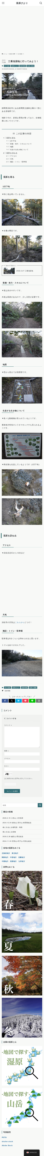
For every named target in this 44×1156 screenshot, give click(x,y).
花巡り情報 (30, 66)
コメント (8, 725)
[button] (5, 701)
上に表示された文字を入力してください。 (19, 778)
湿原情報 (22, 66)
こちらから (19, 622)
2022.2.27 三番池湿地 (24, 271)
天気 (11, 159)
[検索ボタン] (41, 3)
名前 (6, 751)
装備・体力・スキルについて (21, 144)
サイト (6, 766)
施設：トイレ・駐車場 (18, 162)
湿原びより (22, 3)
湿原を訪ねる (11, 153)
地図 (11, 146)
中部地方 (13, 857)
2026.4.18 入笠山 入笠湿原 (13, 818)
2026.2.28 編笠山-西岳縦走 (13, 836)
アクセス (13, 156)
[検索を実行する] (40, 805)
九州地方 (21, 861)
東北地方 (15, 853)
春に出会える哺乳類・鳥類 (12, 827)
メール (7, 758)
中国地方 (5, 861)
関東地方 (5, 857)
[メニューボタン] (3, 3)
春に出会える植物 (9, 832)
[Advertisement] (22, 29)
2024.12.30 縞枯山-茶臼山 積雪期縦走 (17, 822)
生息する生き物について (19, 149)
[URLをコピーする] (39, 701)
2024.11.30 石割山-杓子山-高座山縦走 (17, 841)
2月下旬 (13, 141)
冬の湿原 (7, 66)
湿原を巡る (11, 138)
